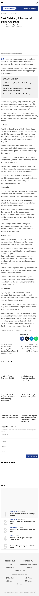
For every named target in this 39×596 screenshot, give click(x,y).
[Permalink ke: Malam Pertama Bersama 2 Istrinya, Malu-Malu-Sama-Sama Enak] (19, 498)
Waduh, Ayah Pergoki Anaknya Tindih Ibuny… (21, 539)
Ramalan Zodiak (7, 330)
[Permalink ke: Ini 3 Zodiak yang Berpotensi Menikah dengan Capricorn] (29, 369)
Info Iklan (28, 567)
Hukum (12, 536)
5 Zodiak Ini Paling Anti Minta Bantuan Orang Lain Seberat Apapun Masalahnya (29, 418)
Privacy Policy (19, 570)
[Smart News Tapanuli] (19, 3)
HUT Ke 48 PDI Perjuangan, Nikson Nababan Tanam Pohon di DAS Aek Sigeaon (9, 348)
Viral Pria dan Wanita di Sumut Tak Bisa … (22, 530)
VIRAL (16, 528)
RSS (20, 584)
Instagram (11, 581)
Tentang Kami (10, 561)
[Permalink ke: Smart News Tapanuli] (3, 25)
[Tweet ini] (27, 338)
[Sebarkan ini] (22, 338)
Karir (10, 564)
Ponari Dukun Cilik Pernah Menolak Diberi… (22, 522)
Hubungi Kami (28, 561)
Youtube (29, 581)
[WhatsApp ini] (36, 338)
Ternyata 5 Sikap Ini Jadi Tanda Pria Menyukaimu (19, 94)
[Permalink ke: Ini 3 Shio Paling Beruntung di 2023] (10, 369)
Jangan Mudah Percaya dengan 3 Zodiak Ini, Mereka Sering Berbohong (17, 89)
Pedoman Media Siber (28, 564)
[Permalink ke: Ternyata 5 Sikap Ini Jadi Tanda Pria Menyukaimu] (10, 409)
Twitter (30, 578)
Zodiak (17, 330)
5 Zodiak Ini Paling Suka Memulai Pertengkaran (29, 396)
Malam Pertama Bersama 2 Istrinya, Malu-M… (22, 514)
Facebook (11, 578)
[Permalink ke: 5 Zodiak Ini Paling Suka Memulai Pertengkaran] (29, 388)
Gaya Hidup (13, 511)
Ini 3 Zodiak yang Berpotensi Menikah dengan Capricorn (28, 378)
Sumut (12, 528)
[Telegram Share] (31, 338)
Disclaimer (10, 567)
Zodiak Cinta (27, 330)
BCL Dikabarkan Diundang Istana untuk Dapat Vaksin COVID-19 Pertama (29, 347)
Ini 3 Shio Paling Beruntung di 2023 (7, 377)
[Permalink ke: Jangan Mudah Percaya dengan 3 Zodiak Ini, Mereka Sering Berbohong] (10, 388)
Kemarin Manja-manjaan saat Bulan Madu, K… (22, 547)
